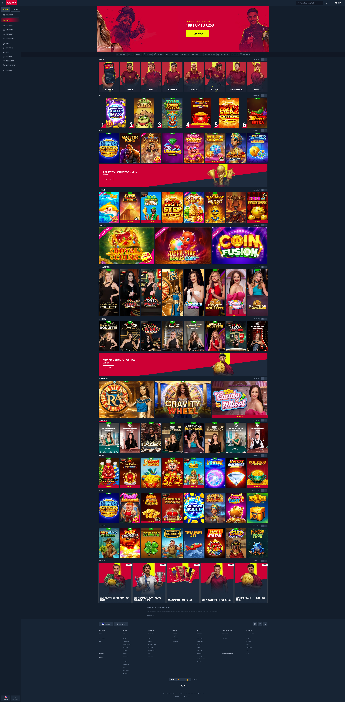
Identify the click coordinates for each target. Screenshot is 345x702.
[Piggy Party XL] (236, 508)
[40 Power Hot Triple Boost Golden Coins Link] (201, 113)
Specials (102, 561)
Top (100, 95)
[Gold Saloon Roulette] (109, 292)
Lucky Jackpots (175, 636)
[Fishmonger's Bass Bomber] (172, 543)
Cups (247, 653)
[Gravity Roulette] (215, 292)
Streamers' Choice (127, 644)
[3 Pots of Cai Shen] (172, 473)
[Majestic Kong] (130, 148)
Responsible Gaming (226, 636)
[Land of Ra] (172, 292)
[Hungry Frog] (257, 543)
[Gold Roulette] (172, 336)
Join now (197, 33)
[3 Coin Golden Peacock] (151, 473)
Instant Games (126, 664)
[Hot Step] (172, 207)
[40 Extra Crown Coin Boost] (130, 473)
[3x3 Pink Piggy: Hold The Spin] (194, 148)
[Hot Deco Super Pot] (257, 473)
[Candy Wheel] (236, 292)
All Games (103, 526)
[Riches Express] (194, 207)
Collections (248, 641)
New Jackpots (175, 638)
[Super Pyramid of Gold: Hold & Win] (130, 207)
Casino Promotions (250, 633)
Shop (247, 644)
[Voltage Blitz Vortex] (215, 473)
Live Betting (199, 636)
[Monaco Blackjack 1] (109, 438)
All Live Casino (151, 656)
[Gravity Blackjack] (257, 292)
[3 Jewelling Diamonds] (172, 148)
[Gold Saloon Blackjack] (151, 438)
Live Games (125, 661)
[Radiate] (257, 508)
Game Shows (103, 378)
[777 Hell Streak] (215, 543)
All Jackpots (175, 641)
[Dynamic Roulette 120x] (151, 292)
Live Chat (122, 624)
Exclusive (102, 225)
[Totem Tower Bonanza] (172, 113)
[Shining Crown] (172, 508)
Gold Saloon (150, 636)
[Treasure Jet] (194, 543)
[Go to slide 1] (106, 47)
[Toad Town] (144, 113)
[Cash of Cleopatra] (215, 508)
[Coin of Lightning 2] (257, 148)
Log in (328, 3)
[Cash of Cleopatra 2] (236, 148)
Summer (125, 650)
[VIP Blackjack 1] (172, 438)
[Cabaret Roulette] (257, 336)
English (107, 624)
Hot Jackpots (104, 455)
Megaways (125, 659)
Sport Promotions (250, 636)
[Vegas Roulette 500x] (130, 292)
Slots (101, 490)
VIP (247, 650)
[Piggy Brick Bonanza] (130, 508)
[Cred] (236, 543)
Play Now (108, 179)
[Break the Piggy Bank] (257, 207)
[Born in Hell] (236, 207)
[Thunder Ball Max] (116, 113)
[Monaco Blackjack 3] (236, 438)
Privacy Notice (225, 633)
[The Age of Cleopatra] (151, 148)
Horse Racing (200, 638)
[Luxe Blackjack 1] (257, 438)
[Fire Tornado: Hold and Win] (130, 543)
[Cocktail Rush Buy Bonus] (194, 473)
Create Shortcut (102, 638)
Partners (101, 657)
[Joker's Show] (194, 292)
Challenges (248, 638)
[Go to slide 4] (110, 47)
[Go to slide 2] (108, 47)
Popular (102, 190)
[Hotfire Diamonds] (236, 473)
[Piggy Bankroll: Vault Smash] (215, 148)
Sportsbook (199, 633)
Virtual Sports (200, 641)
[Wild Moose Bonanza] (109, 543)
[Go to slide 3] (109, 47)
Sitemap (100, 641)
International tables (152, 644)
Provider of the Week (127, 641)
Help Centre (101, 636)
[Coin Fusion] (239, 245)
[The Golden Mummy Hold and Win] (215, 207)
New (100, 131)
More (193, 680)
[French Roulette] (194, 336)
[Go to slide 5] (112, 47)
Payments (101, 653)
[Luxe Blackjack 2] (130, 438)
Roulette (102, 319)
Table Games (125, 670)
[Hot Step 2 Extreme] (229, 113)
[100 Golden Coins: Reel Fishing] (151, 207)
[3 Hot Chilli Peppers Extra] (257, 113)
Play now (108, 367)
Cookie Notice (225, 638)
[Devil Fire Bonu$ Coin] (183, 245)
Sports (101, 59)
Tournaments (249, 647)
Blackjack (103, 420)
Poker (149, 653)
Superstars (125, 647)
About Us (100, 633)
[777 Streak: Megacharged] (151, 508)
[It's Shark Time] (109, 207)
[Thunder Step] (109, 148)
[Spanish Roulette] (130, 336)
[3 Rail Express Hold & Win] (109, 473)
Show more (149, 615)
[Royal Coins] (126, 245)
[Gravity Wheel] (183, 399)
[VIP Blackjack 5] (215, 438)
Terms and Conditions (227, 653)
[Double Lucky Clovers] (151, 543)
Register (338, 3)
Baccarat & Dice (151, 650)
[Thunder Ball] (194, 508)
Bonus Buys (125, 656)
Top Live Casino (104, 267)
